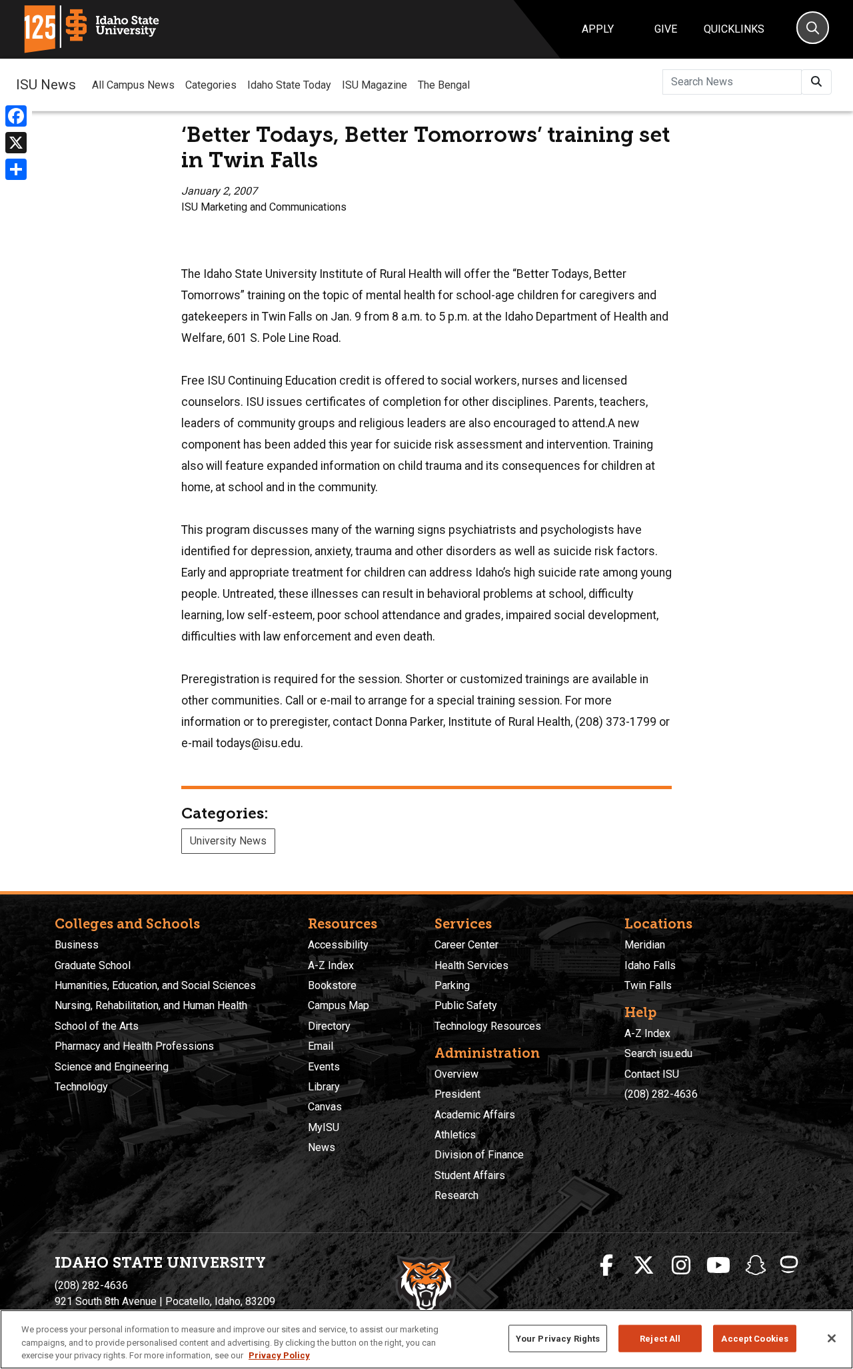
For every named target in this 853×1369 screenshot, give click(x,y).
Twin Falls (648, 985)
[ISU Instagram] (681, 1265)
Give (665, 29)
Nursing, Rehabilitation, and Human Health (151, 1005)
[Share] (16, 169)
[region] (426, 1339)
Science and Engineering (112, 1066)
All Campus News (133, 85)
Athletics (455, 1134)
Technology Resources (487, 1026)
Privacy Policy (279, 1355)
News (321, 1147)
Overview (456, 1074)
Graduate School (93, 965)
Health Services (471, 965)
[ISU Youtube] (718, 1265)
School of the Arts (97, 1026)
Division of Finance (479, 1154)
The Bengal (444, 85)
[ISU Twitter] (643, 1265)
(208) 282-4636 (661, 1094)
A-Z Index (331, 965)
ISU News (46, 85)
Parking (452, 985)
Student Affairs (469, 1175)
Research (456, 1195)
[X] (16, 142)
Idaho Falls (650, 965)
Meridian (644, 944)
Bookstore (332, 985)
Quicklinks (734, 29)
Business (77, 944)
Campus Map (338, 1005)
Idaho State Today (289, 85)
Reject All (660, 1338)
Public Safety (465, 1005)
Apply (598, 29)
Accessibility (338, 944)
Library (324, 1086)
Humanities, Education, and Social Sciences (155, 985)
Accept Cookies (754, 1338)
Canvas (325, 1106)
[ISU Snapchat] (755, 1265)
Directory (329, 1026)
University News (228, 840)
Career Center (466, 944)
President (457, 1094)
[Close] (831, 1338)
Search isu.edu (658, 1053)
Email (320, 1046)
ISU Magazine (374, 85)
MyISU (323, 1127)
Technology (81, 1086)
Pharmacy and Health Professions (134, 1046)
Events (324, 1066)
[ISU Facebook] (606, 1265)
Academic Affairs (474, 1114)
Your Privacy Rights (558, 1338)
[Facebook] (16, 116)
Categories (211, 85)
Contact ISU (651, 1074)
